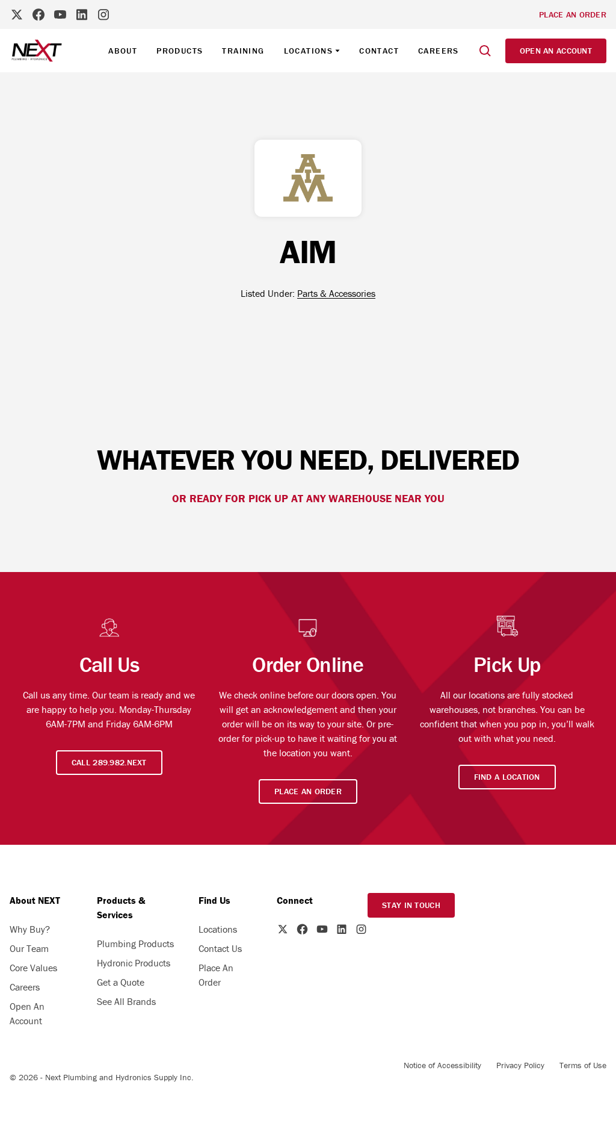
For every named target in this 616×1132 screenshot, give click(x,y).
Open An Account (27, 1013)
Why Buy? (30, 929)
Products (179, 50)
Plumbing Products (135, 944)
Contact (379, 50)
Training (243, 50)
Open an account (556, 50)
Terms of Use (582, 1065)
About (122, 50)
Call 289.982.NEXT (109, 762)
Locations (218, 929)
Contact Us (220, 948)
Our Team (29, 948)
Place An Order (216, 975)
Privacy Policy (520, 1065)
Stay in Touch (411, 905)
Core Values (33, 968)
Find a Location (507, 776)
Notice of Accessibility (442, 1065)
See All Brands (126, 1001)
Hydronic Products (133, 963)
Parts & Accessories (336, 293)
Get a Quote (120, 982)
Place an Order (572, 14)
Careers (438, 50)
